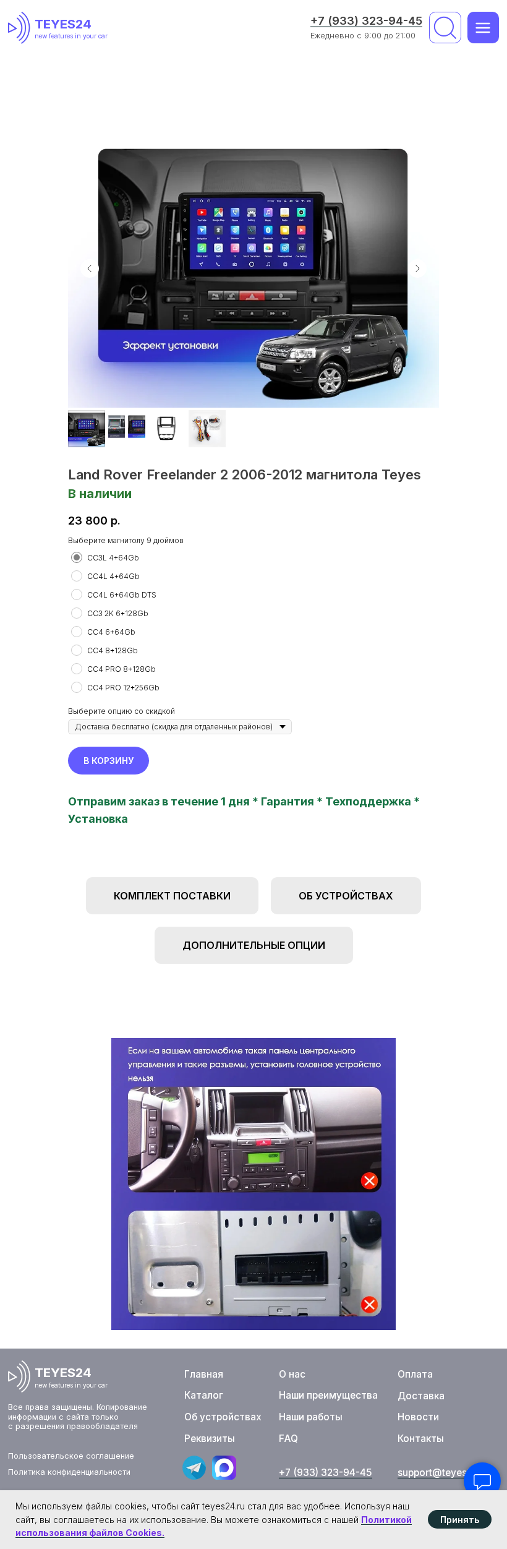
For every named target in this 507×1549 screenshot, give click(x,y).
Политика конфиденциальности (69, 1472)
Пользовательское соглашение (71, 1456)
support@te (424, 1472)
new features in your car (71, 36)
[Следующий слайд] (417, 268)
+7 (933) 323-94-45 (366, 20)
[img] (21, 28)
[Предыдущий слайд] (89, 268)
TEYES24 (63, 24)
